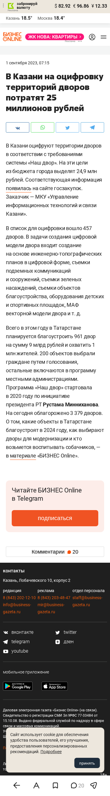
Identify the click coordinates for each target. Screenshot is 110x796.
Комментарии (55, 552)
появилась (18, 188)
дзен (68, 641)
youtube (19, 651)
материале (23, 456)
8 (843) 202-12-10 (19, 597)
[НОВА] (53, 36)
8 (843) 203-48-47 (54, 597)
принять (87, 763)
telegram (20, 641)
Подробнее (51, 751)
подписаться (55, 518)
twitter (69, 632)
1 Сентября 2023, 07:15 (27, 63)
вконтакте (21, 632)
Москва (45, 18)
